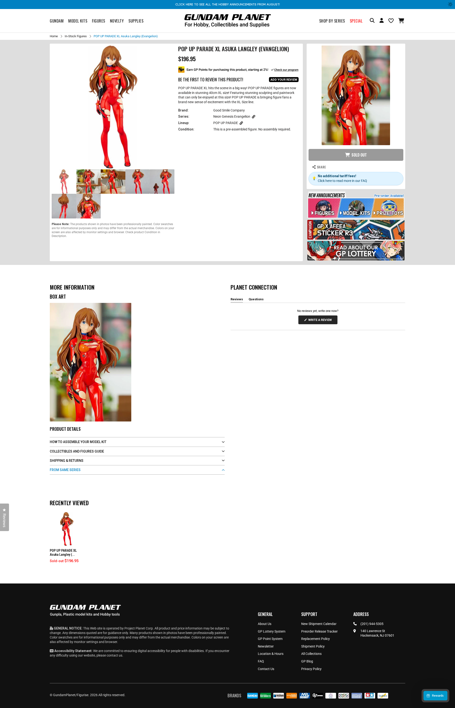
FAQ (261, 661)
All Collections (311, 654)
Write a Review (321, 321)
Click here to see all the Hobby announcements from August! (227, 4)
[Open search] (372, 20)
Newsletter (266, 646)
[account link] (381, 21)
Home (54, 36)
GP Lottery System (271, 631)
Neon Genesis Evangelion (231, 116)
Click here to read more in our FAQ (342, 181)
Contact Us (266, 669)
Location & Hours (270, 654)
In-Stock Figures (76, 36)
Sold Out (359, 155)
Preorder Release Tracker (319, 631)
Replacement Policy (315, 639)
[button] (401, 20)
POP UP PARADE (225, 123)
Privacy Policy (311, 669)
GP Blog (307, 661)
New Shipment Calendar (319, 624)
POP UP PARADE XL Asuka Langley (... (63, 552)
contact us (114, 655)
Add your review (283, 79)
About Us (264, 624)
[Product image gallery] (113, 107)
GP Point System (270, 639)
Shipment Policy (313, 646)
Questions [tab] (256, 300)
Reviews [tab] (237, 300)
